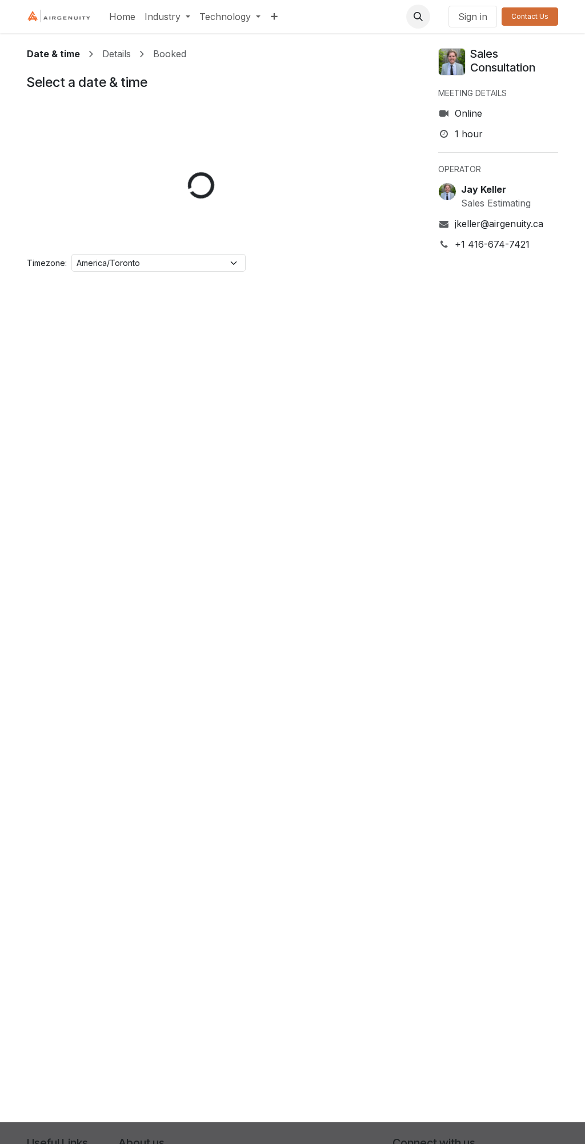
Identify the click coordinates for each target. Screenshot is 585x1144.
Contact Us (529, 16)
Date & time (53, 53)
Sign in (472, 16)
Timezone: (47, 263)
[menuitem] (122, 16)
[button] (418, 17)
